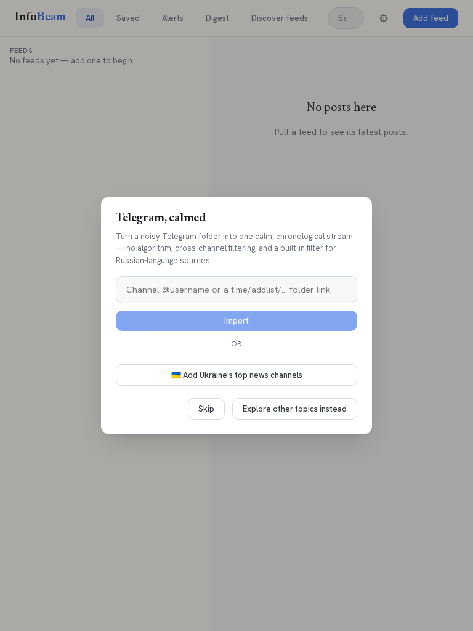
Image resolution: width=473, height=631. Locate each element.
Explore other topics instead (295, 409)
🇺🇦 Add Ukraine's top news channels (236, 375)
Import (236, 321)
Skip (206, 409)
